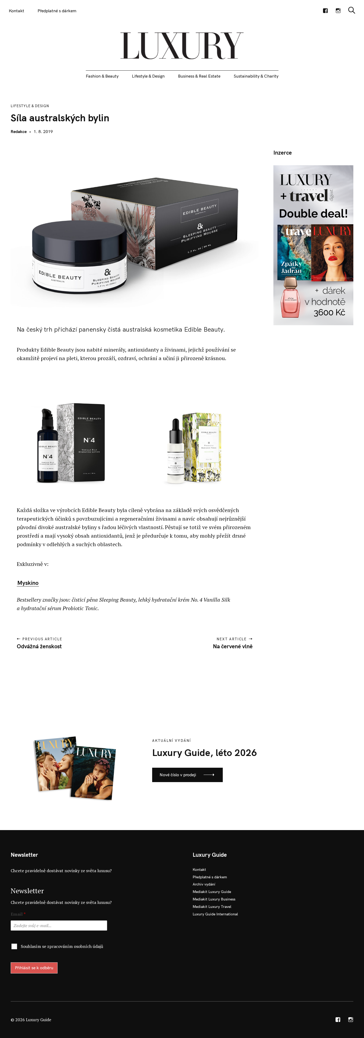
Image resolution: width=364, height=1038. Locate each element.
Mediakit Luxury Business (214, 899)
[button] (70, 434)
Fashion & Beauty (102, 76)
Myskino (27, 582)
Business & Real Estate (199, 76)
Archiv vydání (204, 884)
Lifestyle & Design (148, 76)
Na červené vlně (233, 646)
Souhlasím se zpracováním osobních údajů (62, 946)
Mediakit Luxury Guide (212, 891)
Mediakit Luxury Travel (212, 906)
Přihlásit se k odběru (34, 967)
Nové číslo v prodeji (178, 774)
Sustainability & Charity (256, 76)
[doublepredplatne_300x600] (313, 245)
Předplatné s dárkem (57, 10)
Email (18, 914)
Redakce (19, 131)
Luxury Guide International (215, 914)
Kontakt (16, 10)
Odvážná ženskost (39, 646)
